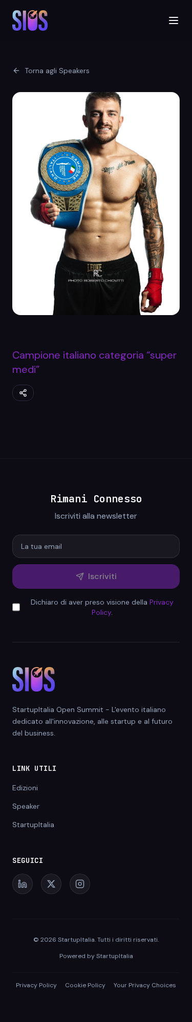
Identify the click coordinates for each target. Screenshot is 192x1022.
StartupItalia (33, 824)
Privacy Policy (36, 985)
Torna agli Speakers (57, 70)
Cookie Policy (85, 985)
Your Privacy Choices (145, 985)
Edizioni (25, 787)
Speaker (25, 806)
